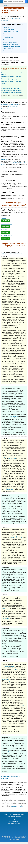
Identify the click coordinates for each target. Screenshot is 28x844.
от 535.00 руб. (5, 238)
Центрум (4, 457)
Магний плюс (4, 229)
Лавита (3, 83)
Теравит (22, 705)
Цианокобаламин (14, 162)
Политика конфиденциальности (14, 816)
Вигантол (15, 669)
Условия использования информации (14, 814)
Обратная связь (14, 825)
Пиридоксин (4, 159)
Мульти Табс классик (16, 537)
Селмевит (5, 679)
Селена (13, 666)
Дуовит (3, 608)
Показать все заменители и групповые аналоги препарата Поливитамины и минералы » (11, 90)
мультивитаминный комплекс (17, 681)
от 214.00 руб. (5, 221)
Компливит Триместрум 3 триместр (11, 81)
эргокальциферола (20, 751)
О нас (14, 819)
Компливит (4, 218)
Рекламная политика (14, 823)
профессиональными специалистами (11, 253)
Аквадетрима (12, 458)
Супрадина (19, 536)
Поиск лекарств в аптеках (17, 806)
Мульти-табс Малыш (6, 235)
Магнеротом (5, 618)
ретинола (7, 666)
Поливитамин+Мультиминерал (9, 104)
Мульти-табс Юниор (6, 224)
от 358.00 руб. (5, 226)
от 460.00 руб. (5, 232)
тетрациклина (20, 197)
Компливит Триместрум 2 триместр (11, 79)
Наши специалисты (14, 821)
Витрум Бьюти (14, 416)
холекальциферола (7, 751)
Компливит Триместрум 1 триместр (11, 76)
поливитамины (10, 489)
